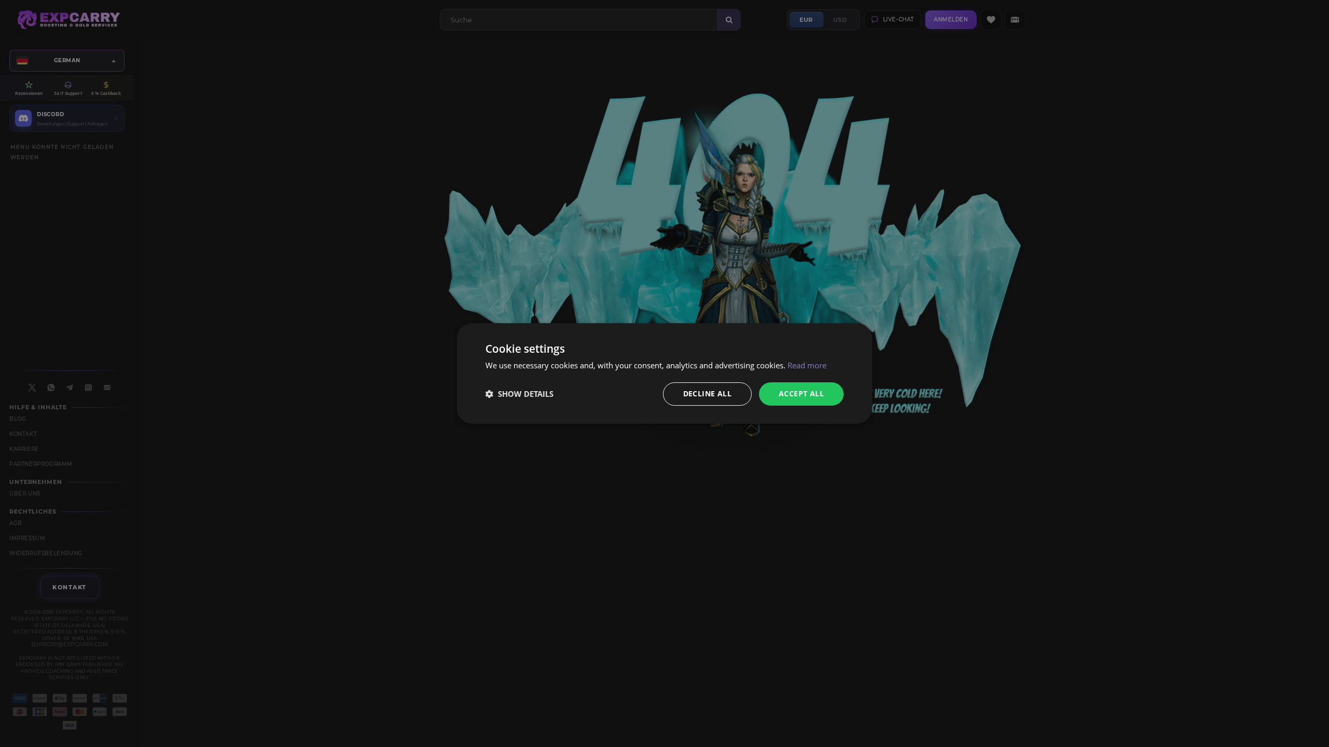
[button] (519, 394)
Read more (807, 365)
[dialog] (664, 373)
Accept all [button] (801, 393)
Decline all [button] (707, 393)
